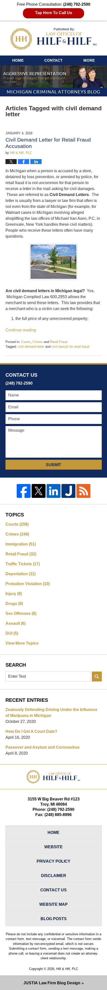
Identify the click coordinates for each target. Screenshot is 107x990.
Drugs (14, 603)
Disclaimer (53, 876)
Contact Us (53, 890)
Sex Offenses (20, 613)
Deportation (20, 574)
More (89, 60)
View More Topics (22, 643)
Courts (26, 342)
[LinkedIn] (53, 491)
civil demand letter (31, 346)
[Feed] (83, 491)
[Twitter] (39, 491)
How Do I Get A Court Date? (31, 731)
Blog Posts (54, 919)
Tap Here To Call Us (53, 13)
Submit (53, 465)
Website (53, 847)
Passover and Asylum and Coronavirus (42, 747)
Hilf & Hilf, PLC (67, 969)
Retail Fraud (58, 342)
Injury (13, 594)
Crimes (38, 342)
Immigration (20, 544)
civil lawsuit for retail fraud (70, 346)
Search (97, 676)
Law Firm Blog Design (51, 983)
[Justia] (68, 491)
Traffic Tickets (22, 564)
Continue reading (20, 330)
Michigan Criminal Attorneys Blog (53, 39)
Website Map (53, 904)
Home (18, 60)
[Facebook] (24, 491)
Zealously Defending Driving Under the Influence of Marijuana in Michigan (51, 712)
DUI (11, 633)
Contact (53, 60)
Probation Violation (27, 584)
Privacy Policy (53, 861)
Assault (15, 623)
